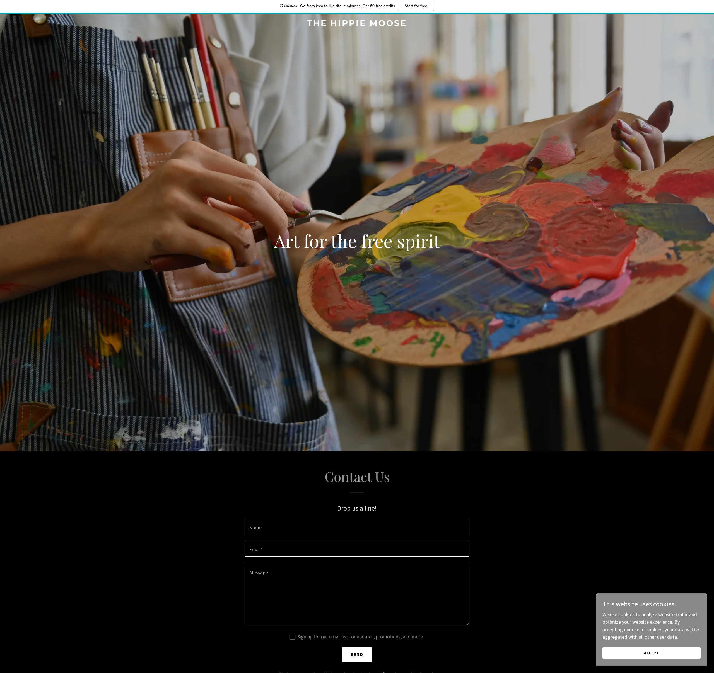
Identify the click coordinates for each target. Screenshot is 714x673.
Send (357, 654)
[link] (356, 24)
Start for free (416, 6)
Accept (651, 652)
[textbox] (357, 526)
